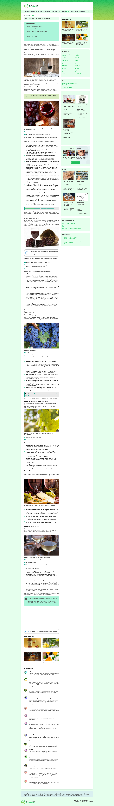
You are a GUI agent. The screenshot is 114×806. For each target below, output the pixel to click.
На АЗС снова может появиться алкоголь (82, 183)
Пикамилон (64, 65)
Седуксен (77, 68)
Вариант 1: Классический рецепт (34, 26)
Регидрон (64, 68)
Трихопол (77, 71)
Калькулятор (87, 11)
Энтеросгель (78, 73)
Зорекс (76, 60)
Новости (72, 11)
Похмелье (30, 11)
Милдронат (77, 63)
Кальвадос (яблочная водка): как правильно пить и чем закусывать (31, 649)
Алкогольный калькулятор (69, 225)
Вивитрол (77, 57)
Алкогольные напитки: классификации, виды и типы (68, 131)
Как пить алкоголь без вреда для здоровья (68, 204)
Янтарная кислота (79, 74)
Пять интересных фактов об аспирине (68, 183)
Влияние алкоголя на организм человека (72, 228)
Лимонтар (64, 63)
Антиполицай (78, 55)
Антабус (64, 55)
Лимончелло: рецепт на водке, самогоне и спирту (51, 649)
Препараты (40, 11)
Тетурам (64, 71)
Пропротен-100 (78, 66)
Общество (63, 11)
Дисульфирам (65, 60)
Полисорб (64, 66)
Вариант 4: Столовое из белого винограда (36, 34)
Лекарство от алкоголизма (80, 203)
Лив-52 (76, 62)
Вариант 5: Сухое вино (31, 36)
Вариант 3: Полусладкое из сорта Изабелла (36, 31)
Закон (59, 11)
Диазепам (77, 58)
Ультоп (63, 73)
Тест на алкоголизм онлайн (69, 223)
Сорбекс (77, 70)
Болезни (26, 11)
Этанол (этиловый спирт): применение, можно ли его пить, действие (82, 107)
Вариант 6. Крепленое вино (32, 39)
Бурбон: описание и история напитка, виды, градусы (32, 663)
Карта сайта (76, 802)
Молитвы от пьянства (66, 86)
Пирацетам (77, 65)
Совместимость (46, 11)
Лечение (35, 11)
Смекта (63, 70)
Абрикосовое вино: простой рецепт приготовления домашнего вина (50, 663)
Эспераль (64, 74)
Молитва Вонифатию (66, 84)
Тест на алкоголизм (79, 11)
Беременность (54, 11)
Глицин (63, 58)
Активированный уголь (67, 54)
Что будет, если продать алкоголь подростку (69, 158)
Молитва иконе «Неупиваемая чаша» (69, 83)
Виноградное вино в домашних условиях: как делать (68, 107)
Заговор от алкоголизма (67, 87)
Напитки (68, 11)
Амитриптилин (78, 54)
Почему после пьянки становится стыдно (81, 158)
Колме (63, 62)
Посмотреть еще (75, 162)
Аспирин (64, 57)
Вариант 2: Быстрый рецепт (33, 29)
